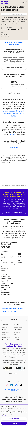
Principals (6, 399)
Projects (7, 42)
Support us (4, 334)
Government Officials (14, 401)
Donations (11, 44)
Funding (20, 42)
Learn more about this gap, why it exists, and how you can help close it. (14, 113)
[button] (14, 418)
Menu (23, 2)
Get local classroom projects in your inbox (14, 389)
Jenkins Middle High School (9, 311)
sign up (12, 134)
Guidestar (15, 364)
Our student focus (18, 327)
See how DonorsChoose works (14, 212)
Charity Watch (10, 362)
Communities (17, 332)
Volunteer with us (6, 337)
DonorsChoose (4, 2)
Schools (17, 44)
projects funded (20, 369)
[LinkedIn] (11, 385)
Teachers (19, 397)
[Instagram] (7, 385)
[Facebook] (16, 385)
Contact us (16, 339)
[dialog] (14, 415)
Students (14, 42)
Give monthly (5, 327)
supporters (7, 369)
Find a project (5, 324)
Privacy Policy (4, 415)
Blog (15, 334)
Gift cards (4, 329)
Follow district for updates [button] (15, 14)
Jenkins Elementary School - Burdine (12, 308)
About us (16, 324)
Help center (14, 319)
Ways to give (5, 339)
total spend (14, 148)
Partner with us (5, 332)
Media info (16, 337)
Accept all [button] (14, 423)
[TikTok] (21, 385)
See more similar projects (14, 68)
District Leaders (16, 399)
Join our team (17, 329)
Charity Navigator (20, 362)
